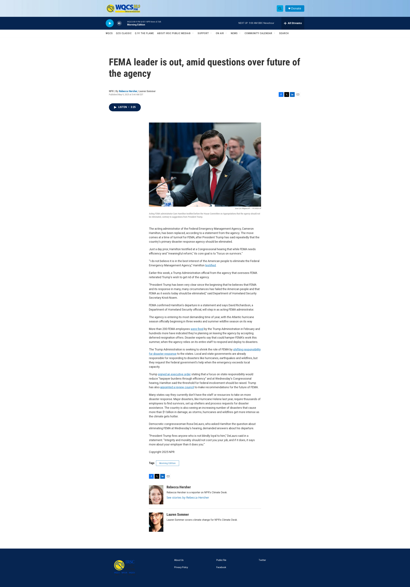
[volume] (119, 23)
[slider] (124, 23)
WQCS (109, 33)
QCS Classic (124, 33)
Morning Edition (167, 463)
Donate (296, 8)
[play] (109, 23)
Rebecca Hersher (128, 91)
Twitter (262, 560)
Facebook (221, 567)
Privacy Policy (181, 567)
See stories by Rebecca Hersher (188, 497)
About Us (179, 560)
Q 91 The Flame (144, 33)
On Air (220, 33)
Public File (221, 560)
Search (284, 33)
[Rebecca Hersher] (156, 494)
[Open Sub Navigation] (193, 33)
